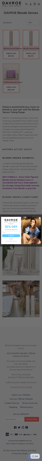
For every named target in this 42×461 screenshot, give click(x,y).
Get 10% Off (11, 235)
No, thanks (11, 238)
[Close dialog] (40, 218)
